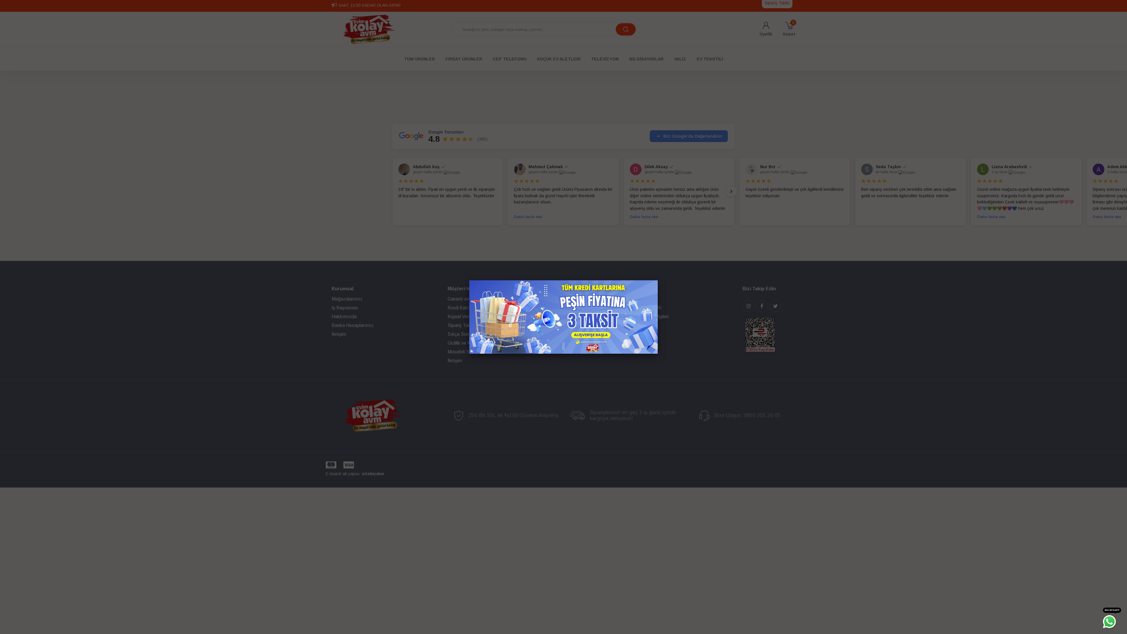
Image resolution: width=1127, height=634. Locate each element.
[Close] (657, 280)
